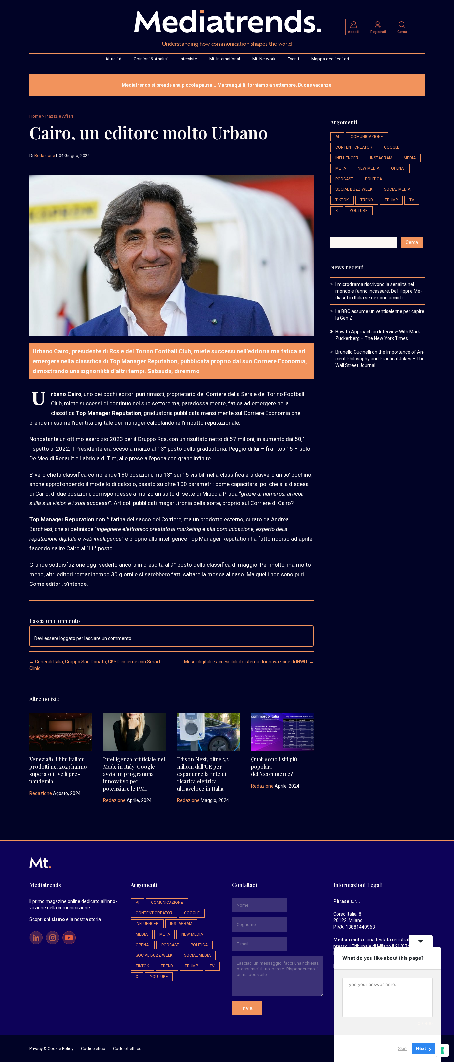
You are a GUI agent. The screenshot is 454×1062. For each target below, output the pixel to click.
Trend (366, 200)
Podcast (344, 179)
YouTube (359, 210)
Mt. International (224, 58)
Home (35, 116)
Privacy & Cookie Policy (51, 1048)
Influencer (346, 158)
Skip (402, 1048)
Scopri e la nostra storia (65, 919)
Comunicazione (367, 136)
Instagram (381, 158)
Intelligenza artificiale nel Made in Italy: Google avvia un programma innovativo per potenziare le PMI (134, 774)
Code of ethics (127, 1048)
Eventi (293, 58)
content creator (353, 147)
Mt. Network (264, 58)
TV (411, 200)
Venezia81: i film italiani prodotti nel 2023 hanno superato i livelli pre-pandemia (58, 770)
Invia (247, 1008)
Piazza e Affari (59, 116)
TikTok (342, 200)
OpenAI (398, 168)
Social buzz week (353, 189)
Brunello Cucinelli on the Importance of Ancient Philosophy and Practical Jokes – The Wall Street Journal (380, 358)
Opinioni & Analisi (151, 58)
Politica (373, 179)
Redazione (44, 155)
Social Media (397, 189)
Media (410, 158)
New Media (368, 168)
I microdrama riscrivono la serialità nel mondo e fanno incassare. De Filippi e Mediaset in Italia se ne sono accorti (378, 291)
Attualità (113, 58)
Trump (391, 200)
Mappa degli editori (330, 58)
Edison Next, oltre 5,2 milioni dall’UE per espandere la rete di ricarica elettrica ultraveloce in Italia (203, 774)
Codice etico (93, 1048)
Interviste (188, 58)
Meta (340, 168)
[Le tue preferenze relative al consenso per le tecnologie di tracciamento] (442, 1050)
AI (337, 136)
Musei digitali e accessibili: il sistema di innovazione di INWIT (249, 661)
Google (391, 147)
